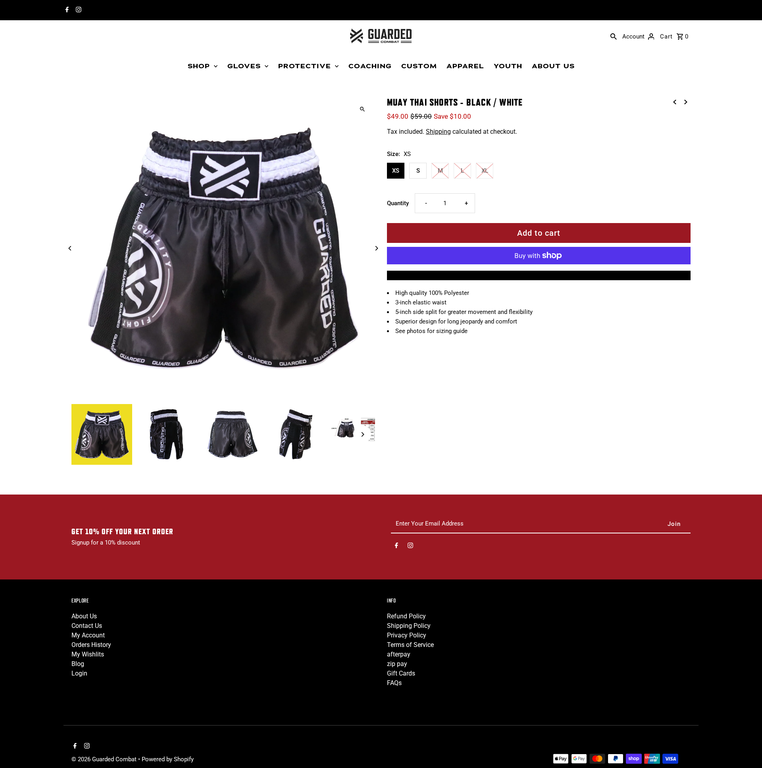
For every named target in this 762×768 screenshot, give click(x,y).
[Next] (376, 248)
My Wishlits (87, 654)
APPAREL (465, 66)
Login (79, 673)
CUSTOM (419, 66)
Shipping (438, 131)
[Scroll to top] (745, 747)
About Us (84, 616)
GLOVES (244, 66)
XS (395, 170)
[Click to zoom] (362, 109)
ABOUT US (553, 66)
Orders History (91, 645)
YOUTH (508, 66)
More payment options (538, 275)
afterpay (398, 654)
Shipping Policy (409, 625)
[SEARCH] (613, 36)
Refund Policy (406, 616)
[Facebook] (66, 10)
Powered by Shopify (168, 759)
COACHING (370, 66)
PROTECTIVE (304, 66)
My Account (88, 635)
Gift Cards (401, 673)
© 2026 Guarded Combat (104, 759)
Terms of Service (410, 645)
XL (484, 170)
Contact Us (86, 625)
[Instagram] (77, 10)
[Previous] (70, 248)
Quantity (398, 203)
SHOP (199, 66)
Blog (77, 664)
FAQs (394, 683)
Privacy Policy (406, 635)
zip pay (397, 664)
